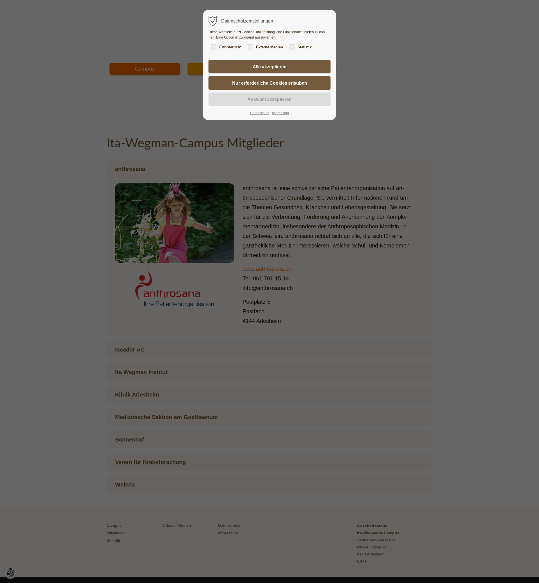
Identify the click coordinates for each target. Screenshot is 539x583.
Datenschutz (259, 113)
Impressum (280, 113)
